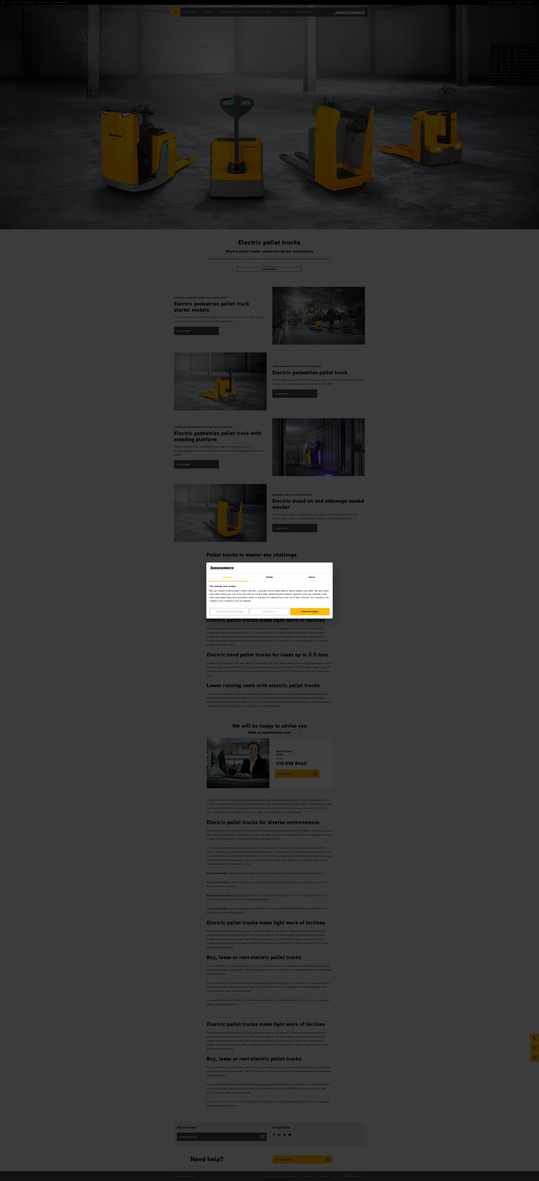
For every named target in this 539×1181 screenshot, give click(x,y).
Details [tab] (269, 577)
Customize (268, 611)
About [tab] (312, 577)
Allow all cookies (310, 611)
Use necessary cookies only (229, 611)
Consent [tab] (227, 577)
